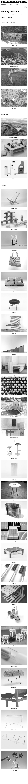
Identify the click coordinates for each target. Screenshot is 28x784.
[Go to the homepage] (14, 3)
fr (23, 7)
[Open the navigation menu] (3, 7)
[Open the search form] (26, 7)
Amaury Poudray (10, 11)
